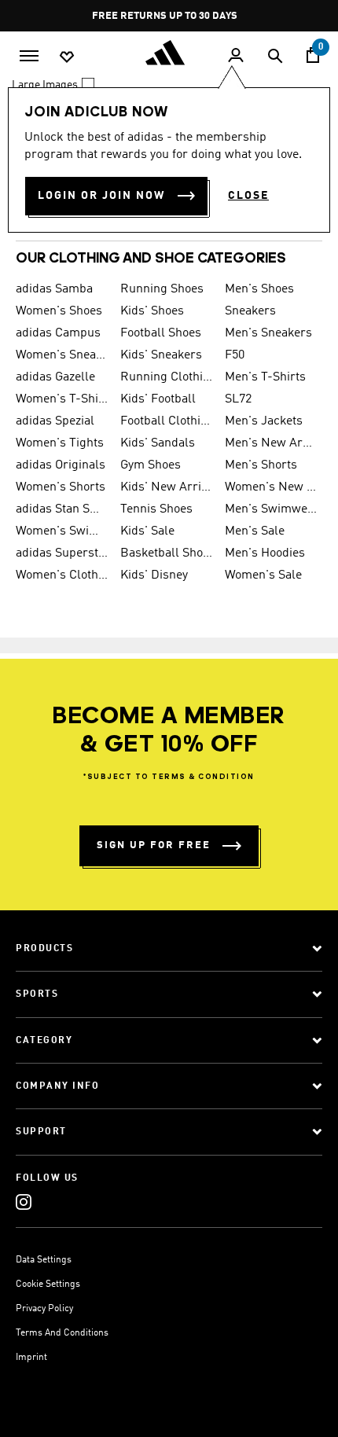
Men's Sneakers (268, 333)
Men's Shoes (259, 289)
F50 (234, 355)
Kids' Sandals (157, 443)
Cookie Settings (48, 1284)
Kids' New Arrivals (166, 487)
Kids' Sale (147, 531)
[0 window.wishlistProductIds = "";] (67, 56)
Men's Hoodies (265, 553)
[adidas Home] (169, 52)
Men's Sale (255, 531)
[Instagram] (23, 1201)
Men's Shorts (261, 465)
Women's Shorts (60, 487)
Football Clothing (166, 421)
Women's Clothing (62, 575)
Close (248, 195)
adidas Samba (54, 289)
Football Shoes (160, 333)
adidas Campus (58, 333)
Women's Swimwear (62, 531)
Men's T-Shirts (265, 377)
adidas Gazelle (55, 377)
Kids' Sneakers (161, 355)
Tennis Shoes (156, 509)
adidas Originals (60, 465)
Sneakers (250, 311)
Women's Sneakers (62, 355)
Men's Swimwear (271, 509)
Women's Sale (263, 575)
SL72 (238, 399)
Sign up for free (154, 845)
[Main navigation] (29, 54)
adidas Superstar (62, 553)
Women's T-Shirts (62, 399)
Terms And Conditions (62, 1333)
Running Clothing (166, 377)
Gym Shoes (150, 465)
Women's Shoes (59, 311)
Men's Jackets (264, 421)
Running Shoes (162, 289)
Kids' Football (158, 399)
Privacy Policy (44, 1309)
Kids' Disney (154, 575)
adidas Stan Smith (62, 509)
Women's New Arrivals (271, 487)
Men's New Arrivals (271, 443)
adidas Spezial (55, 421)
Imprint (31, 1357)
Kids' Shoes (152, 311)
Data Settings (44, 1260)
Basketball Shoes (166, 553)
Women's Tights (60, 443)
